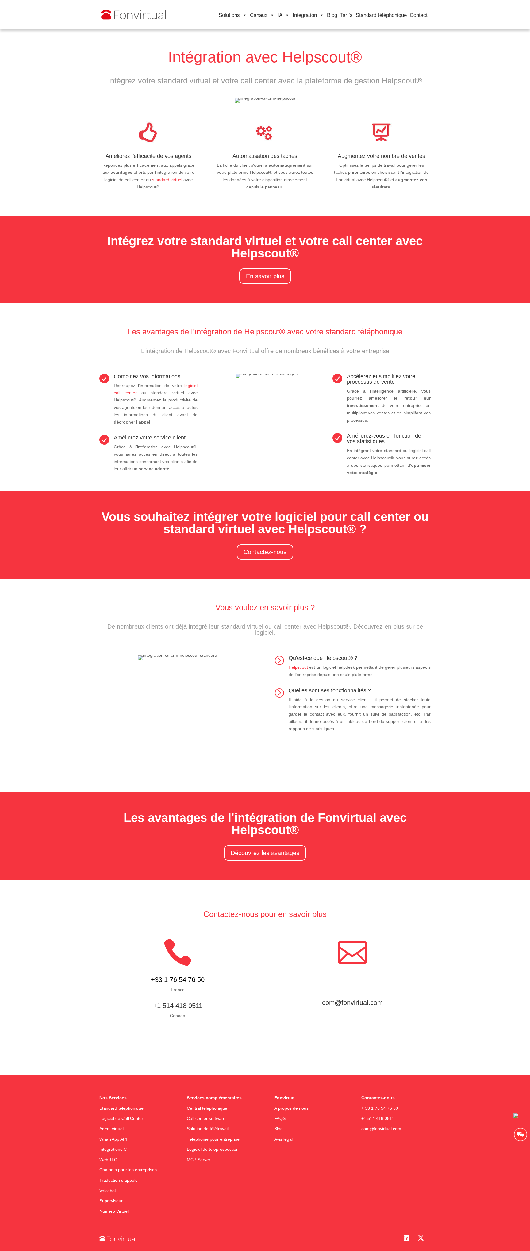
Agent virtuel (111, 1128)
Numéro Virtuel (114, 1211)
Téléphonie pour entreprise (213, 1139)
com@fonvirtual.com (381, 1128)
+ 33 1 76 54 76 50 (379, 1108)
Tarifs (346, 15)
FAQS (280, 1118)
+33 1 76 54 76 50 (178, 979)
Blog (332, 15)
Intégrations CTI (115, 1149)
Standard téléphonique (381, 15)
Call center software (206, 1118)
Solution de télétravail (208, 1128)
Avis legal (283, 1139)
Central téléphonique (208, 1108)
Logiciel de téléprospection (213, 1149)
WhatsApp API (113, 1139)
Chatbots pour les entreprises (128, 1169)
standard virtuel (167, 179)
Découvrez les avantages (265, 853)
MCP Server (198, 1159)
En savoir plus (265, 276)
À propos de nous (291, 1108)
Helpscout (298, 667)
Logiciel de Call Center (121, 1118)
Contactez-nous (265, 552)
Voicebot (107, 1190)
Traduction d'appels (118, 1180)
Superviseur (111, 1200)
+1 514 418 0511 (177, 1006)
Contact (419, 15)
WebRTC (108, 1159)
